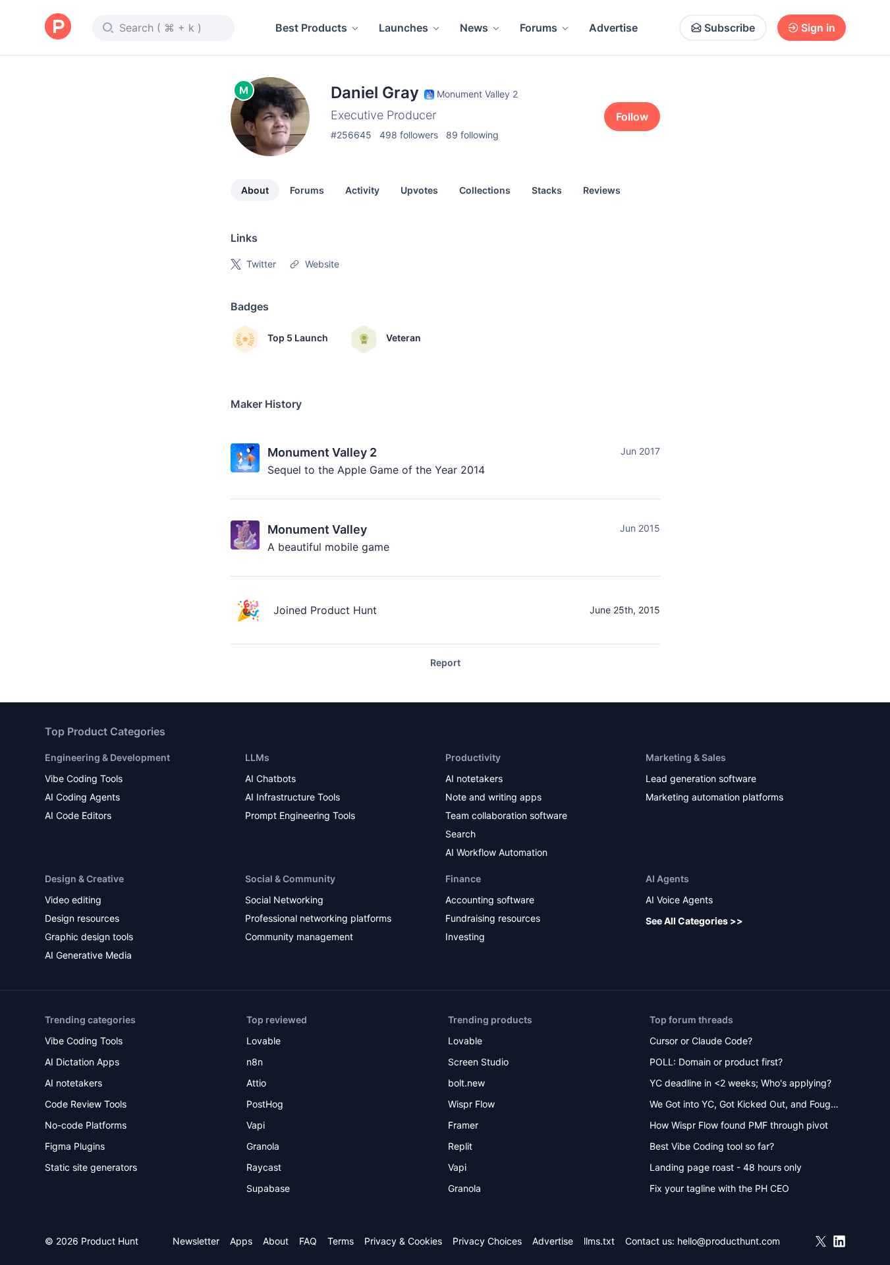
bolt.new (466, 1082)
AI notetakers (474, 778)
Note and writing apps (493, 796)
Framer (463, 1125)
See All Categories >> (694, 920)
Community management (299, 936)
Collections (485, 190)
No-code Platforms (85, 1125)
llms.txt (599, 1241)
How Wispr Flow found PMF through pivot (739, 1125)
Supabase (268, 1188)
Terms (340, 1241)
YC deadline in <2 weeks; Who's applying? (740, 1082)
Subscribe (729, 27)
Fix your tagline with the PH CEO (719, 1188)
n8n (254, 1061)
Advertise (613, 27)
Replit (460, 1146)
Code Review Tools (85, 1104)
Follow (632, 116)
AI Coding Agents (82, 796)
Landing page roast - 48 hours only (726, 1167)
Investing (465, 936)
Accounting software (489, 899)
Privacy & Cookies (403, 1241)
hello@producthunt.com (728, 1241)
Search (460, 833)
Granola (262, 1146)
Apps (241, 1241)
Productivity (473, 757)
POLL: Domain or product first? (716, 1061)
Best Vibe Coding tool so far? (712, 1146)
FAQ (308, 1241)
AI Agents (667, 878)
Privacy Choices (487, 1241)
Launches (403, 27)
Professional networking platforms (318, 918)
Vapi (255, 1125)
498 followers (408, 134)
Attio (256, 1082)
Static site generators (91, 1167)
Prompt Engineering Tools (300, 815)
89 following (472, 134)
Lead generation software (701, 778)
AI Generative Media (88, 955)
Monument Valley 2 (322, 452)
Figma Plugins (75, 1146)
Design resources (82, 918)
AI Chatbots (270, 778)
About (255, 190)
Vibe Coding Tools (84, 778)
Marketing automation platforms (714, 796)
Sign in (818, 27)
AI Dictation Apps (82, 1061)
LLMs (257, 757)
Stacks (547, 190)
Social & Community (290, 878)
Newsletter (196, 1241)
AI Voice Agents (679, 899)
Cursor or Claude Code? (701, 1040)
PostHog (264, 1104)
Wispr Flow (471, 1104)
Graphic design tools (89, 936)
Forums (538, 27)
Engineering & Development (107, 757)
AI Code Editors (78, 815)
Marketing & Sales (686, 757)
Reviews (602, 190)
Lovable (263, 1040)
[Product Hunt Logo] (58, 27)
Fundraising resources (492, 918)
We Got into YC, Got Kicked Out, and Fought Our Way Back (744, 1105)
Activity (362, 190)
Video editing (73, 899)
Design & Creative (84, 878)
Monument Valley (317, 529)
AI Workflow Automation (496, 852)
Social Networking (284, 899)
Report (445, 662)
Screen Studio (478, 1061)
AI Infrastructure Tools (292, 796)
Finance (463, 878)
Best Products (311, 27)
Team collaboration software (506, 815)
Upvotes (419, 190)
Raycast (263, 1167)
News (474, 27)
